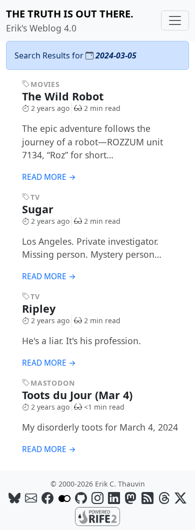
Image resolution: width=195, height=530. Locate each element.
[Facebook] (48, 498)
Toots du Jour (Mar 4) (79, 395)
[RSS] (148, 498)
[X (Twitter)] (180, 498)
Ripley (40, 308)
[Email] (31, 498)
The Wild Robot (64, 96)
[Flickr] (64, 498)
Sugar (39, 209)
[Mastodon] (130, 498)
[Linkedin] (114, 498)
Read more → (49, 177)
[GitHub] (81, 498)
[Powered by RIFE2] (97, 515)
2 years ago (50, 108)
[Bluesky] (14, 498)
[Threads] (164, 498)
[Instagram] (98, 498)
